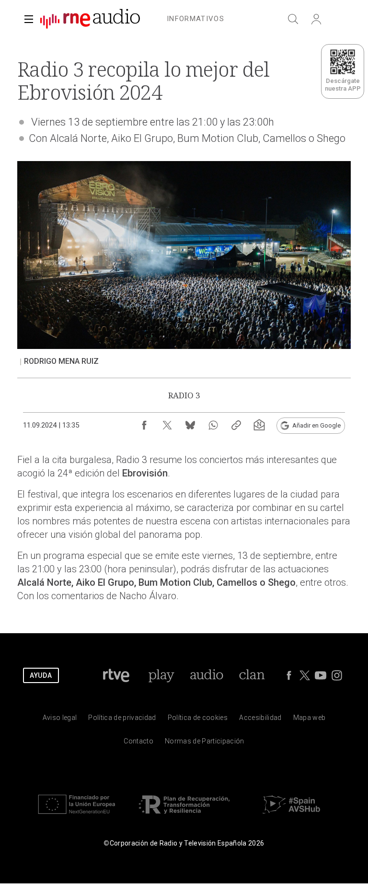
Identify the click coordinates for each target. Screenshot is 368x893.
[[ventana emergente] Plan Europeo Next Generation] (77, 816)
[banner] (86, 19)
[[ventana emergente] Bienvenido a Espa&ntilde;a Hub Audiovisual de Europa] (291, 816)
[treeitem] (195, 19)
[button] (28, 19)
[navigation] (195, 17)
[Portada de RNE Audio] (90, 19)
